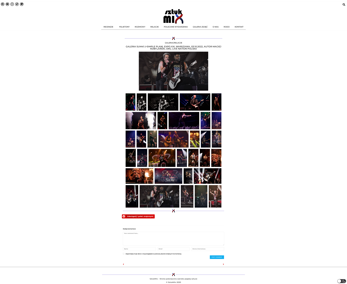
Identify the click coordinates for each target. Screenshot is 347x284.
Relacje (154, 27)
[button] (138, 216)
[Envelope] (7, 4)
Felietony (124, 27)
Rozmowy (140, 27)
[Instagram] (12, 4)
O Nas (216, 27)
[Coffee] (21, 4)
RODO (227, 27)
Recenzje (108, 27)
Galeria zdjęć (200, 27)
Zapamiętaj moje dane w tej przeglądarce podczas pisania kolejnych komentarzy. (154, 254)
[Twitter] (17, 4)
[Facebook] (2, 4)
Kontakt (239, 27)
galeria (169, 43)
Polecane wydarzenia (176, 27)
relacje (178, 43)
